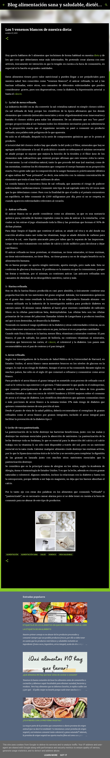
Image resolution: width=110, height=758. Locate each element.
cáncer (18, 94)
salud (43, 554)
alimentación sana (29, 554)
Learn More (50, 755)
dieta (96, 55)
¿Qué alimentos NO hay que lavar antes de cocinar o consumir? (50, 675)
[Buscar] (106, 5)
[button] (7, 38)
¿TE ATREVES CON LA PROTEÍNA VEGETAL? (42, 720)
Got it (63, 755)
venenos (52, 554)
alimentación (12, 554)
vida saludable (65, 554)
